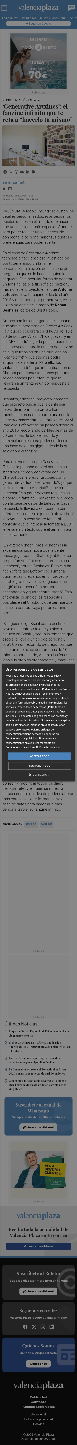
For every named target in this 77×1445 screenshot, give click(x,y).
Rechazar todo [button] (39, 765)
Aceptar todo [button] (40, 756)
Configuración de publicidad (22, 738)
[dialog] (38, 722)
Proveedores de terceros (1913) (36, 707)
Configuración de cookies (20, 747)
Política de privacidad (48, 747)
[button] (38, 775)
